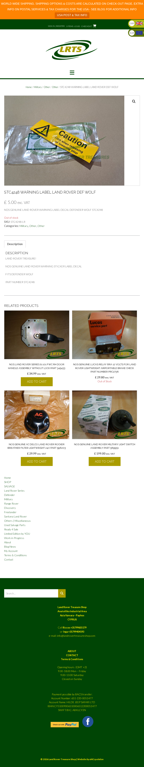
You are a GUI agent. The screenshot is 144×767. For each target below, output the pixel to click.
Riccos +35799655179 (74, 627)
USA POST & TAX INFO (72, 15)
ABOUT (72, 651)
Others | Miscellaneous (17, 520)
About (7, 542)
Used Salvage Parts (15, 525)
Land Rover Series (14, 490)
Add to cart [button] (36, 381)
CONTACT (72, 655)
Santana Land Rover (15, 516)
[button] (72, 72)
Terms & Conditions (15, 555)
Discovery (10, 507)
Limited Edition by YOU (17, 533)
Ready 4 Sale (11, 529)
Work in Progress (14, 538)
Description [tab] (15, 244)
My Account (11, 550)
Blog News (10, 546)
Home (29, 87)
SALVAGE (9, 486)
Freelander (10, 512)
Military (38, 87)
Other (47, 87)
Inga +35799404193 (73, 631)
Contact (8, 559)
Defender (9, 494)
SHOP (7, 482)
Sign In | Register (56, 26)
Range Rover (11, 503)
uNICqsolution (97, 759)
